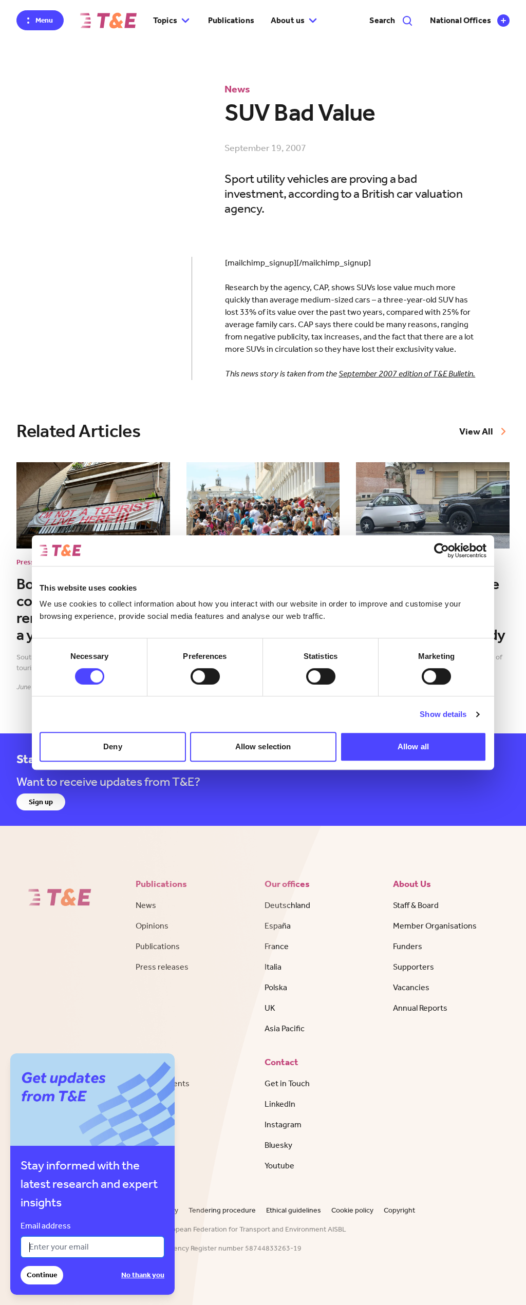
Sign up (41, 802)
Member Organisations (435, 926)
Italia (273, 967)
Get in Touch (287, 1083)
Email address (46, 1226)
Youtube (279, 1165)
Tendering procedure (222, 1210)
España (278, 926)
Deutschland (287, 905)
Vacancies (411, 987)
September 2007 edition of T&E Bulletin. (407, 374)
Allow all (413, 746)
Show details (443, 714)
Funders (407, 946)
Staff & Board (416, 905)
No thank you (142, 1275)
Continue (42, 1275)
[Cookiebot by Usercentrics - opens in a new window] (441, 550)
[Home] (108, 20)
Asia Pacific (285, 1028)
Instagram (283, 1124)
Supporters (413, 967)
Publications (231, 20)
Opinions (152, 926)
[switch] (205, 676)
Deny (112, 746)
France (277, 946)
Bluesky (278, 1145)
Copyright (399, 1210)
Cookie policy (352, 1210)
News (146, 905)
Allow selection (263, 746)
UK (270, 1008)
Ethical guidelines (293, 1210)
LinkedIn (280, 1104)
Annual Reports (420, 1008)
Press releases (162, 967)
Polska (276, 987)
